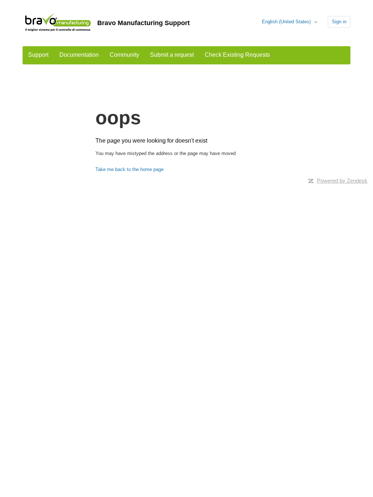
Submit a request (172, 55)
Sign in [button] (339, 21)
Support (38, 55)
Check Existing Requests (237, 55)
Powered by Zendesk (342, 181)
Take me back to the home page (129, 169)
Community (124, 55)
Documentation (79, 55)
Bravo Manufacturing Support (143, 23)
